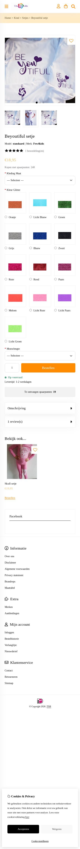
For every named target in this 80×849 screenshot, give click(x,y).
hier (27, 817)
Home (8, 18)
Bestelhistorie (12, 638)
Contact (9, 670)
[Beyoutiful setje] (40, 104)
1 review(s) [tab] (15, 421)
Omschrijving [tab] (17, 408)
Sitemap (9, 683)
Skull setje (11, 483)
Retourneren (11, 676)
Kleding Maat (13, 173)
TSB (49, 706)
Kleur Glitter (12, 190)
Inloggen (9, 632)
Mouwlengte (12, 348)
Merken (9, 607)
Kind (16, 18)
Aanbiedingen (12, 613)
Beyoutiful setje (39, 18)
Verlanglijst (11, 645)
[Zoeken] (73, 6)
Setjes (25, 18)
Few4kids (38, 143)
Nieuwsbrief (11, 651)
